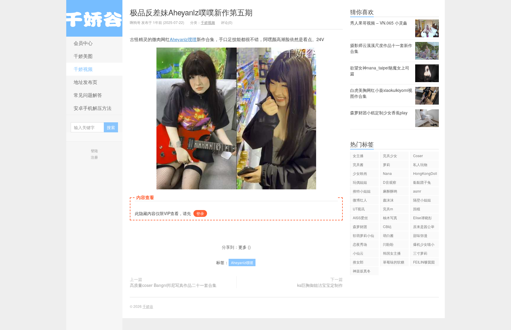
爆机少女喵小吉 (423, 245)
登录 (200, 213)
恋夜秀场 (360, 244)
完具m (388, 208)
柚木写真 (390, 217)
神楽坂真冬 (362, 270)
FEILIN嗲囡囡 (424, 261)
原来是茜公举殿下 (423, 227)
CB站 (387, 226)
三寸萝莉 (420, 253)
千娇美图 (83, 56)
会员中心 (83, 43)
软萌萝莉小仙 (363, 235)
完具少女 (390, 155)
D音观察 (389, 182)
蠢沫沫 (388, 199)
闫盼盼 (388, 244)
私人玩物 (420, 164)
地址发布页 (85, 82)
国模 (416, 208)
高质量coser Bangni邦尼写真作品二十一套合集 (173, 285)
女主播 (358, 155)
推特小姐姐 (362, 191)
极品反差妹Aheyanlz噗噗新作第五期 (191, 11)
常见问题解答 (88, 95)
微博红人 (360, 199)
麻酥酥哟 (390, 191)
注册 (94, 157)
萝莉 (386, 164)
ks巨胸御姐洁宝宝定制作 (320, 285)
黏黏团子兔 (422, 182)
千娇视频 (83, 69)
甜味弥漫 (420, 235)
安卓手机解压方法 (92, 108)
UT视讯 (359, 208)
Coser (418, 155)
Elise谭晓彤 (422, 217)
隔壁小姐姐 (422, 199)
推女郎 (358, 261)
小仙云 (358, 253)
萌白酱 (388, 235)
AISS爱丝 (360, 217)
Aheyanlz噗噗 (183, 39)
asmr (417, 191)
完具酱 (358, 164)
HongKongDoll (425, 173)
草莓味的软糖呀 (393, 262)
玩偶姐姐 (360, 182)
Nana (387, 173)
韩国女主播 (392, 253)
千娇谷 (94, 18)
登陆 (94, 150)
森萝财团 (360, 226)
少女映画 (360, 173)
